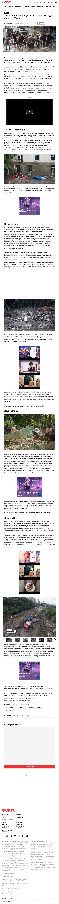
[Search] (56, 2)
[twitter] (7, 836)
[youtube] (15, 836)
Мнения (36, 2)
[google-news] (22, 836)
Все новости (9, 7)
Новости (5, 814)
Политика (40, 7)
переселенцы (9, 710)
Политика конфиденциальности (40, 899)
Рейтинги (50, 2)
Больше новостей (29, 766)
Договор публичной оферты (20, 826)
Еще (54, 7)
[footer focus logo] (8, 810)
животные (31, 707)
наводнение (21, 707)
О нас (4, 822)
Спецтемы (43, 2)
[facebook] (3, 836)
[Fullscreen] (53, 155)
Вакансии (19, 822)
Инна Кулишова (8, 23)
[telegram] (11, 836)
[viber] (19, 836)
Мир (6, 12)
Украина (48, 7)
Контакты (53, 899)
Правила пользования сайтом (6, 826)
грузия (12, 707)
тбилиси (40, 707)
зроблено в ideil (6, 901)
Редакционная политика (7, 831)
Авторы (18, 819)
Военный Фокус (30, 7)
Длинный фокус (7, 819)
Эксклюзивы (19, 7)
